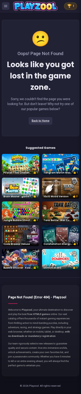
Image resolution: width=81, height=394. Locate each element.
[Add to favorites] (34, 158)
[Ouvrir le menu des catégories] (5, 6)
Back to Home (40, 120)
